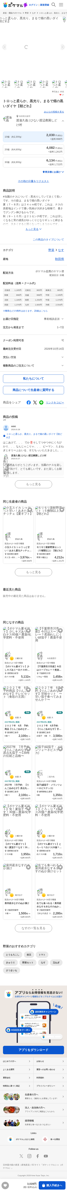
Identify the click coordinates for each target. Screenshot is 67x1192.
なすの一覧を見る (33, 928)
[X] (21, 1156)
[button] (33, 121)
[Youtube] (46, 1156)
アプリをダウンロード (33, 1049)
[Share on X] (35, 402)
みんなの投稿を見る (54, 112)
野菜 (27, 13)
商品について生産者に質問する (33, 389)
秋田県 (59, 259)
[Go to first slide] (62, 47)
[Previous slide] (5, 47)
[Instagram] (29, 1156)
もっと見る (33, 484)
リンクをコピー (55, 402)
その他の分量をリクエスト (33, 181)
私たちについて (33, 378)
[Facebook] (38, 1156)
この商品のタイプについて (48, 239)
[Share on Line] (41, 402)
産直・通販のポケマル (12, 13)
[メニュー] (61, 5)
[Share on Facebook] (28, 402)
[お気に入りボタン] (30, 509)
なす (34, 13)
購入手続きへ (54, 1185)
